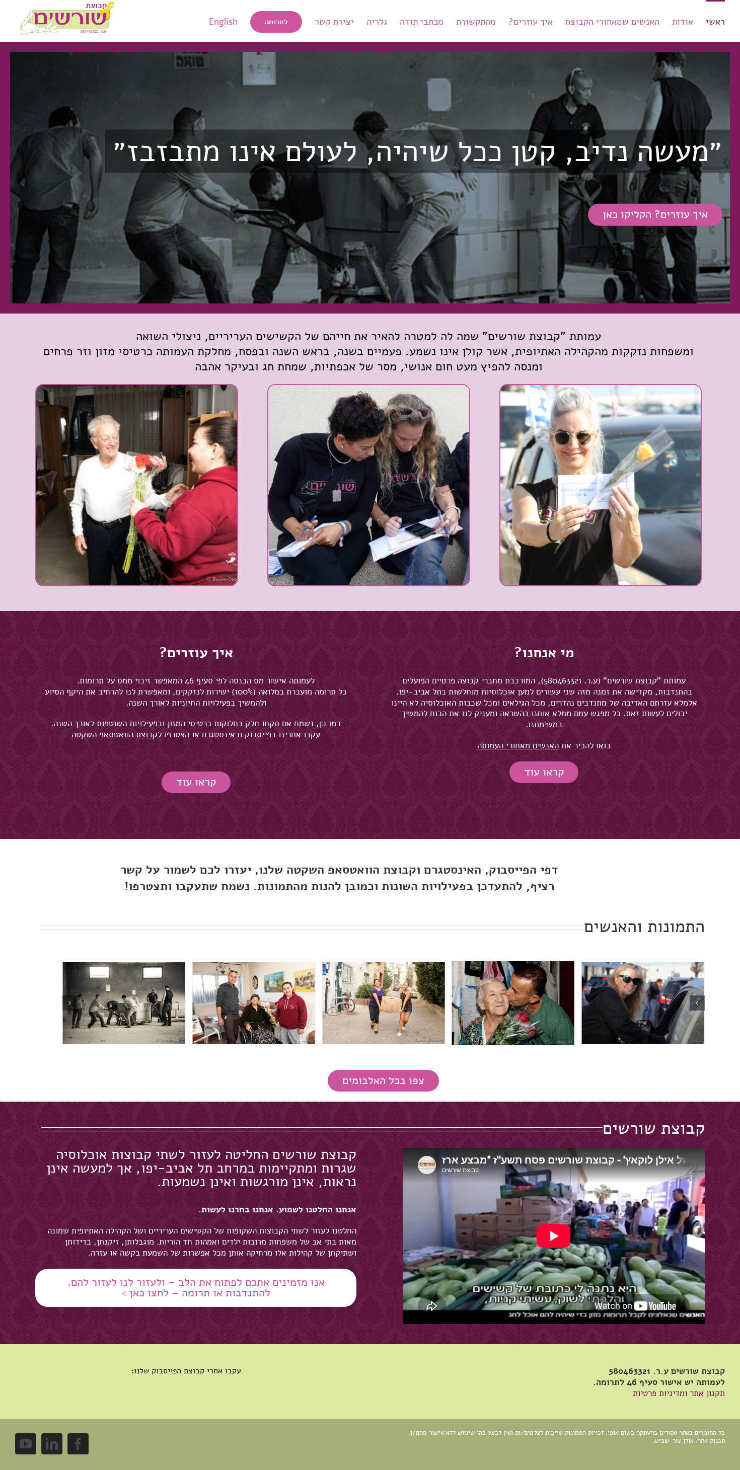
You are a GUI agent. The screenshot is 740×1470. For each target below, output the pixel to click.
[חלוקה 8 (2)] (124, 968)
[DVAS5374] (600, 389)
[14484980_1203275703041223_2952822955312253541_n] (253, 967)
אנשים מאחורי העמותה (515, 745)
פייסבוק (509, 870)
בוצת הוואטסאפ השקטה (347, 870)
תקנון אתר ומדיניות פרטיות (679, 1393)
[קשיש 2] (136, 389)
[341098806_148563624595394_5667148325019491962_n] (383, 968)
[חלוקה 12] (643, 968)
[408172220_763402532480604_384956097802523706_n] (368, 389)
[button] (697, 1003)
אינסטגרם (449, 870)
